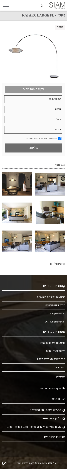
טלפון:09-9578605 (52, 418)
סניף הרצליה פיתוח (50, 388)
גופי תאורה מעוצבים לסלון (51, 359)
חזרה (60, 27)
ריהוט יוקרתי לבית (55, 351)
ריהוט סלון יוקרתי (56, 313)
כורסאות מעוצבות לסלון (52, 343)
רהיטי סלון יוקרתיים (54, 321)
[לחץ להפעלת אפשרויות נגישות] (42, 5)
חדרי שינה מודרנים (55, 305)
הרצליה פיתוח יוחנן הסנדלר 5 (45, 410)
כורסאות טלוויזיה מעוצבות (51, 297)
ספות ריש (60, 367)
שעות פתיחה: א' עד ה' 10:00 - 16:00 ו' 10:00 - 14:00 (34, 427)
